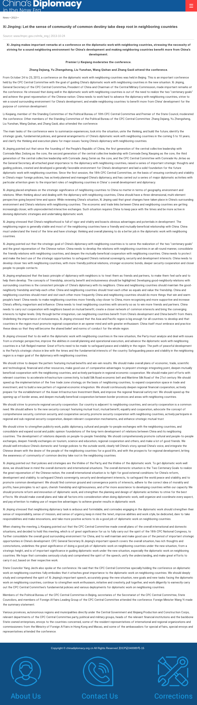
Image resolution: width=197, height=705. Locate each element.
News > (7, 17)
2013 (14, 17)
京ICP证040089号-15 (131, 648)
